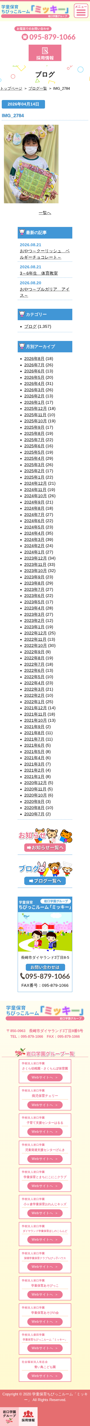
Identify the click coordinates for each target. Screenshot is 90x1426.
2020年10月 (35, 795)
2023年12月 (35, 558)
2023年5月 (34, 602)
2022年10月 (35, 645)
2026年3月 (34, 390)
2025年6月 (34, 446)
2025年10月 (35, 421)
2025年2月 (34, 471)
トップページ (11, 88)
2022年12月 (35, 633)
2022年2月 (34, 695)
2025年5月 (34, 452)
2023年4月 (34, 608)
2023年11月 (35, 564)
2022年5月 (34, 676)
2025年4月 (34, 458)
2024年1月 (34, 552)
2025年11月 (35, 415)
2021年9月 (34, 726)
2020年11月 (35, 789)
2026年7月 (34, 365)
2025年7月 (34, 439)
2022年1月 (34, 701)
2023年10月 (35, 570)
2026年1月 (34, 402)
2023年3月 (34, 614)
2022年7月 (34, 664)
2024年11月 (35, 489)
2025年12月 (35, 408)
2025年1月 (34, 477)
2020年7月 (34, 814)
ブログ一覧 (37, 88)
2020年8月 (34, 807)
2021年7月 (34, 739)
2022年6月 (34, 670)
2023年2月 (34, 620)
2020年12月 (35, 782)
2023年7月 (34, 589)
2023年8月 (34, 583)
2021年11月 (35, 714)
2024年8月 (34, 508)
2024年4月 (34, 533)
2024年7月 (34, 514)
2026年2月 (34, 396)
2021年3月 (34, 764)
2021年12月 (35, 708)
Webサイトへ (45, 1077)
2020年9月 (34, 801)
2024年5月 (34, 527)
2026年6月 (34, 371)
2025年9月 (34, 427)
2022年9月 (34, 652)
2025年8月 (34, 433)
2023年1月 (34, 627)
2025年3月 (34, 464)
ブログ (30, 326)
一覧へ (45, 213)
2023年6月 (34, 595)
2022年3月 (34, 689)
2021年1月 (34, 776)
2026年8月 (34, 358)
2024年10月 (35, 495)
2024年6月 (34, 520)
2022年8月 (34, 658)
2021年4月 (34, 757)
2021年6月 (34, 745)
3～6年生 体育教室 (39, 273)
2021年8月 (34, 733)
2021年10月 (35, 720)
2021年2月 (34, 770)
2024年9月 (34, 502)
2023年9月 (34, 577)
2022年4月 (34, 683)
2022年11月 (35, 639)
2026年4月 (34, 383)
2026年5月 (34, 377)
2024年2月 (34, 545)
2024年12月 (35, 483)
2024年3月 (34, 539)
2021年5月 (34, 751)
